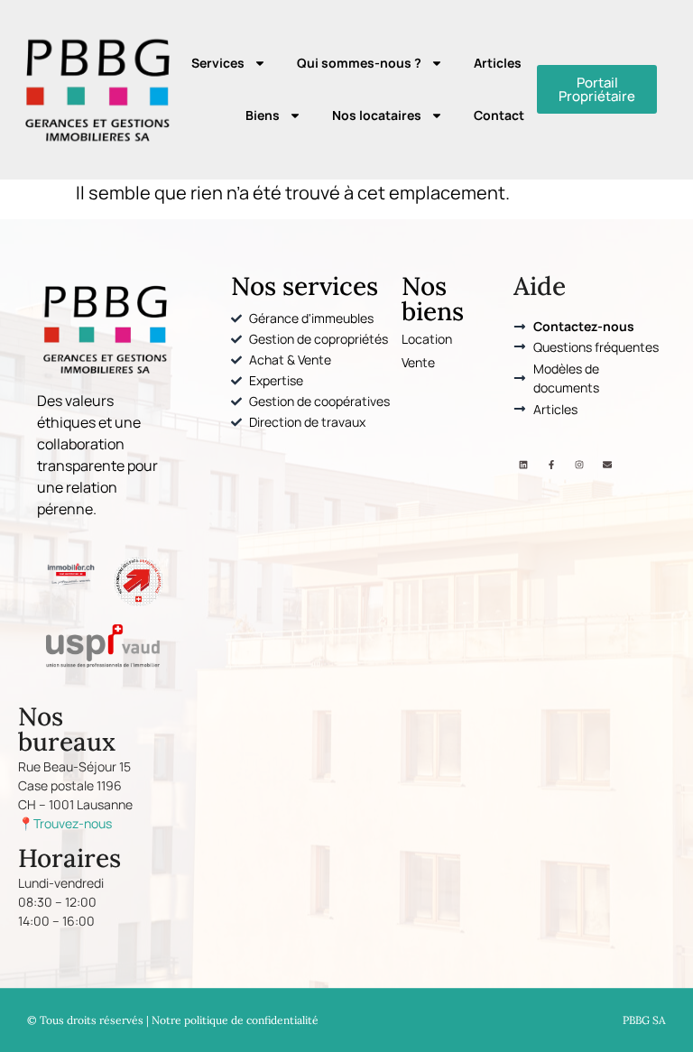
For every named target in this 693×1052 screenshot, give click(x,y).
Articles (498, 62)
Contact (499, 115)
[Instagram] (579, 465)
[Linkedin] (523, 465)
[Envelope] (607, 465)
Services (218, 62)
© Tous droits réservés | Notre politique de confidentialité (173, 1020)
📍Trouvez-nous (65, 823)
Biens (262, 115)
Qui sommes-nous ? (359, 62)
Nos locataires (376, 115)
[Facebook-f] (551, 465)
